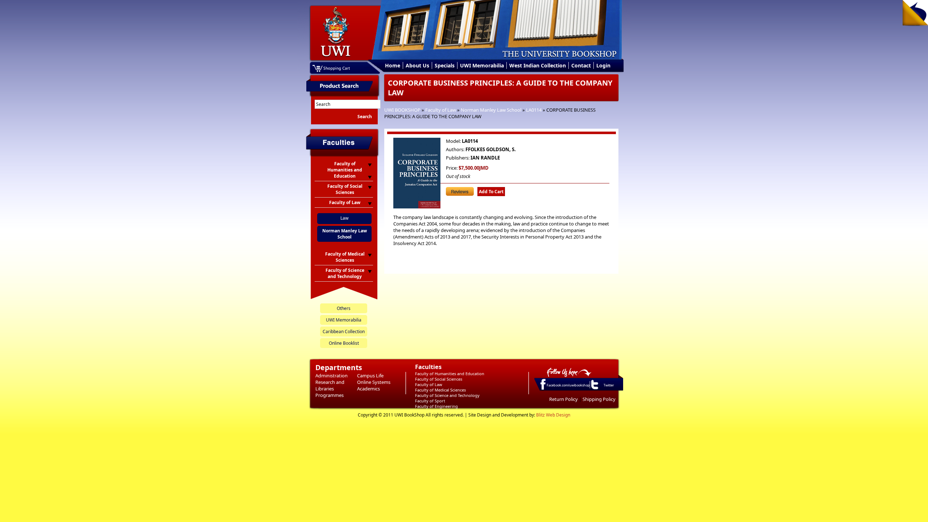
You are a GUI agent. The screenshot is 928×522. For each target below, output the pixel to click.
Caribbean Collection (344, 331)
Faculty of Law (440, 110)
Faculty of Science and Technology (447, 395)
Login (603, 65)
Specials (445, 65)
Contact (581, 65)
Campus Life (370, 375)
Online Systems (373, 382)
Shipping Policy (599, 399)
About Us (417, 65)
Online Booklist (344, 343)
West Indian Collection (537, 65)
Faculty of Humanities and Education (449, 373)
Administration (331, 375)
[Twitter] (594, 389)
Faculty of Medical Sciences (440, 390)
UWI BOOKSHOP (402, 110)
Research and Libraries (329, 385)
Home (392, 65)
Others (344, 308)
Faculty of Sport (430, 400)
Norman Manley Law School (491, 110)
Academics (368, 388)
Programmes (329, 395)
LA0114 (534, 110)
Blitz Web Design (553, 415)
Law (344, 218)
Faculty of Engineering (436, 406)
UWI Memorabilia (482, 65)
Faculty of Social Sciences (438, 379)
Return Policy (563, 399)
